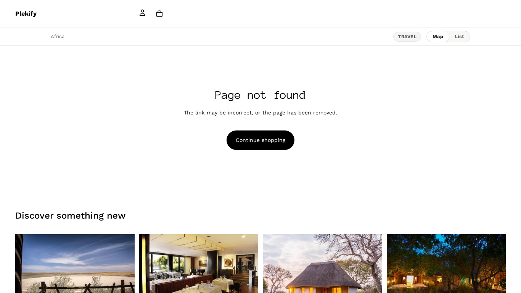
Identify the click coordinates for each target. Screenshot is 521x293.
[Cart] (159, 13)
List (459, 36)
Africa (57, 36)
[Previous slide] (26, 274)
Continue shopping (260, 140)
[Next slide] (123, 274)
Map (438, 36)
